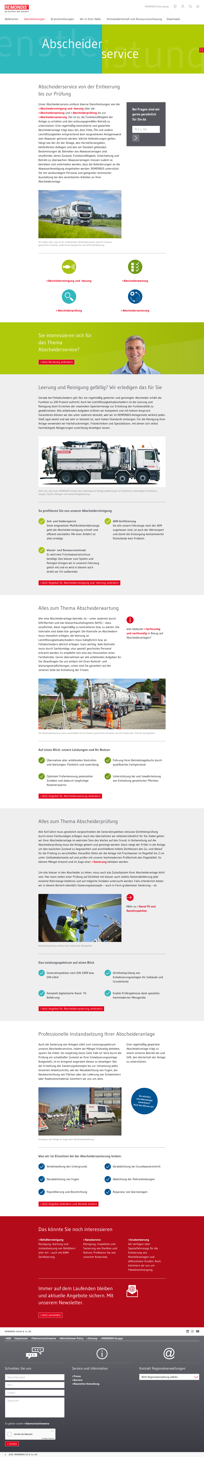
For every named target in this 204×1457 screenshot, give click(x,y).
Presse (77, 1376)
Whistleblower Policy (71, 1338)
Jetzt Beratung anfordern (57, 362)
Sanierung (100, 862)
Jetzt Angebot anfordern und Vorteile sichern (69, 1204)
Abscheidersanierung (53, 117)
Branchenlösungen (63, 19)
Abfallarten (12, 19)
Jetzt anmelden (51, 1315)
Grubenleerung (139, 1240)
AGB (8, 1338)
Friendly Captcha (48, 1438)
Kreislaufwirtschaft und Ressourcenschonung (134, 19)
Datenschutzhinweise (44, 1338)
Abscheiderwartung (52, 113)
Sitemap (92, 1338)
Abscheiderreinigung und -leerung (62, 108)
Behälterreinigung (51, 1240)
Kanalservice (93, 1240)
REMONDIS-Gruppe (112, 1338)
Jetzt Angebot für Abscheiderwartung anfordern (71, 796)
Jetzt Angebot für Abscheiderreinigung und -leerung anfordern (80, 583)
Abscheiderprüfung (85, 113)
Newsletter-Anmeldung (86, 1383)
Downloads (173, 19)
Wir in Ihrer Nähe (91, 19)
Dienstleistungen (35, 19)
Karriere (78, 1380)
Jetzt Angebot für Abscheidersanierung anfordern (72, 1008)
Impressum (21, 1338)
